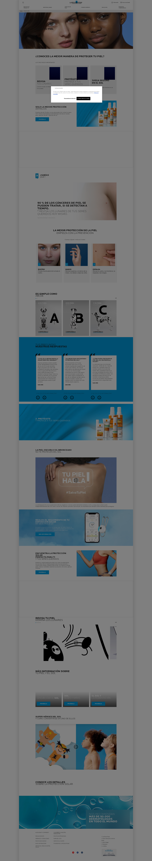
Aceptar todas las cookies (83, 98)
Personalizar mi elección (70, 98)
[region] (76, 94)
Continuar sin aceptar (59, 88)
